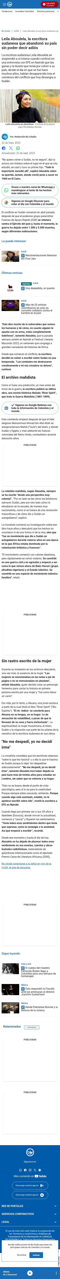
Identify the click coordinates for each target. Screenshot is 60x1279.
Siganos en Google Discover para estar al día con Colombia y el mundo (32, 203)
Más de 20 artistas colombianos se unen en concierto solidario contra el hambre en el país (36, 309)
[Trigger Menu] (4, 4)
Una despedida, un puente (40, 288)
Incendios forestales (24, 11)
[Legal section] (55, 1222)
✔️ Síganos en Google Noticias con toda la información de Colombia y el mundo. (32, 408)
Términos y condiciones (25, 1233)
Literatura (31, 1027)
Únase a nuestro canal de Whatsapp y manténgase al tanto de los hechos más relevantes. (33, 190)
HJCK (16, 31)
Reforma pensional (45, 11)
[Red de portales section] (55, 1206)
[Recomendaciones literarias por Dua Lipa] (10, 256)
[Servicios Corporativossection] (55, 1214)
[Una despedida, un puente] (10, 287)
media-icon (30, 1273)
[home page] (30, 1152)
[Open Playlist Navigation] (56, 1273)
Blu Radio (6, 31)
